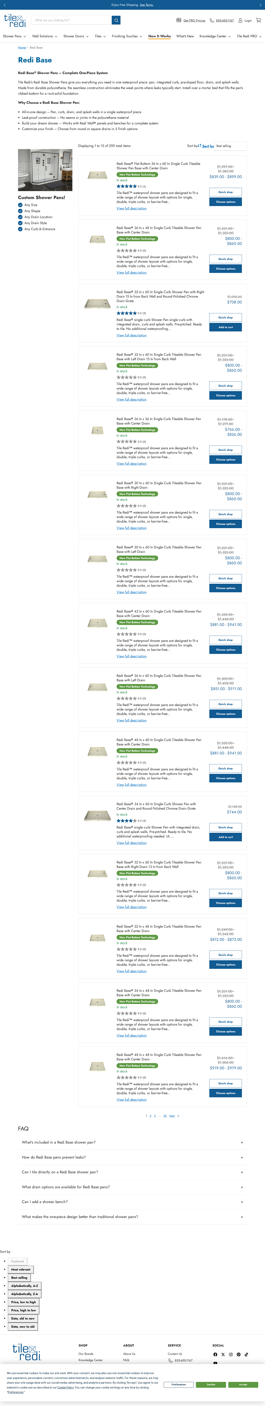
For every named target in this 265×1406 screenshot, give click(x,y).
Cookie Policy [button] (65, 1387)
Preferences (179, 1384)
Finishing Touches (125, 36)
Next (172, 1116)
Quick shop (225, 192)
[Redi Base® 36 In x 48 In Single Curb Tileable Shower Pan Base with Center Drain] (97, 240)
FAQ (126, 1360)
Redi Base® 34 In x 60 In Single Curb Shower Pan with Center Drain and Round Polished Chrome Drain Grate (156, 806)
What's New (185, 36)
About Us (129, 1354)
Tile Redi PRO (247, 36)
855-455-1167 (183, 1360)
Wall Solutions (42, 36)
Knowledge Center (213, 36)
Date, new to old (23, 1326)
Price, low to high (23, 1302)
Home (22, 47)
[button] (4, 5)
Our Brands (86, 1354)
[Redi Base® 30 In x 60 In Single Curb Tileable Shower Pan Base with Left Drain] (97, 559)
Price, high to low (23, 1310)
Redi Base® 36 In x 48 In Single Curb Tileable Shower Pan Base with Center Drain (159, 230)
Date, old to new (23, 1318)
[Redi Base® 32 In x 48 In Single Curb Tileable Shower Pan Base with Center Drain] (97, 938)
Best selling (19, 1277)
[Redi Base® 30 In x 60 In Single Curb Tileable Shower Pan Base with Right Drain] (97, 495)
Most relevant (20, 1269)
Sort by (192, 146)
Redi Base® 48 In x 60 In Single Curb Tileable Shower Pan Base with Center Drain (159, 742)
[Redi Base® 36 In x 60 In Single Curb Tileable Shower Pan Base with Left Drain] (97, 687)
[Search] (116, 20)
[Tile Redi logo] (15, 20)
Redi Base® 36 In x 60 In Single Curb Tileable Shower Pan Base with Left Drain (159, 678)
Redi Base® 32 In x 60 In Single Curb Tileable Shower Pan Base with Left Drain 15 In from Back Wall (159, 356)
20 (165, 1116)
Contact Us (175, 1354)
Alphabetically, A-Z (24, 1286)
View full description (131, 208)
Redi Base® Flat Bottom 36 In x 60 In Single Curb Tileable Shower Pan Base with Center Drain (158, 166)
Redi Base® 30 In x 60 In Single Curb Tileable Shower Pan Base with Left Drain (159, 549)
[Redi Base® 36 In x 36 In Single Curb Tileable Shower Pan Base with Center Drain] (97, 431)
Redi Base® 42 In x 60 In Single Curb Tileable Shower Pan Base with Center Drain (159, 613)
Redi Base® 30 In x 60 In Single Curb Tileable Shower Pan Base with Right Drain (159, 485)
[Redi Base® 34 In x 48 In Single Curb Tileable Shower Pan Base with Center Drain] (97, 1002)
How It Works (159, 36)
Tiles (98, 36)
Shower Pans (12, 36)
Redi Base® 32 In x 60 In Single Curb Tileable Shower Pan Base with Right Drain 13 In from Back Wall (159, 864)
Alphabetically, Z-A (24, 1294)
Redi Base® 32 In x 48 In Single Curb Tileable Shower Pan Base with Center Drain (159, 928)
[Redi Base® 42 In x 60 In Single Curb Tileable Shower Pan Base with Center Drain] (97, 623)
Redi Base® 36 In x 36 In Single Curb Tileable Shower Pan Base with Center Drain (159, 421)
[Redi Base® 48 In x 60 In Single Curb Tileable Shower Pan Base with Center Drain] (97, 752)
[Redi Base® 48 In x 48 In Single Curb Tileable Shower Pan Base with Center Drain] (97, 1066)
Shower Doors (73, 36)
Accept (243, 1384)
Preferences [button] (15, 1392)
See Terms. (147, 5)
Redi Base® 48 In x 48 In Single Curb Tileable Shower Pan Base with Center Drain (159, 1057)
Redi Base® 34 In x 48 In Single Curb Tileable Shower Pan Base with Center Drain (159, 992)
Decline (211, 1384)
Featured (17, 1261)
